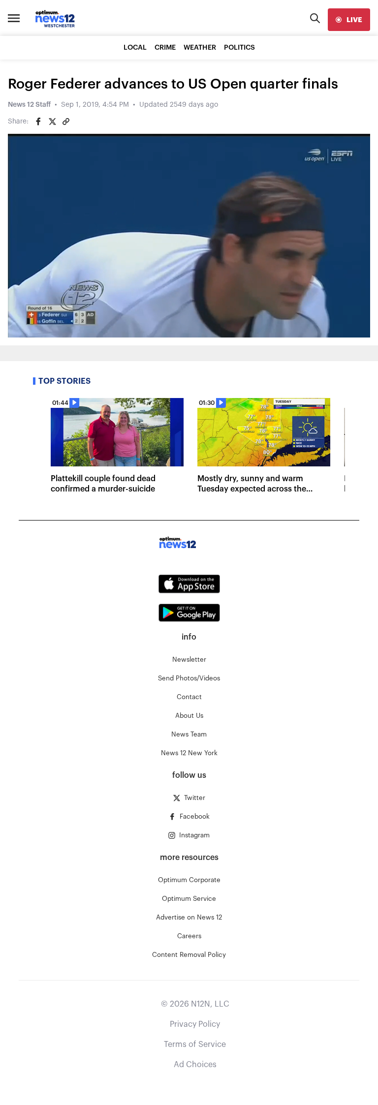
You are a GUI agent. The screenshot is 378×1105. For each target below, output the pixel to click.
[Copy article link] (66, 121)
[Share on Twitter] (52, 121)
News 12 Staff (29, 104)
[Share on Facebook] (38, 121)
